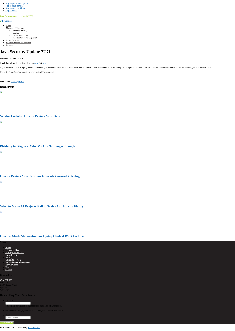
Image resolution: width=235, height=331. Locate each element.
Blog (7, 267)
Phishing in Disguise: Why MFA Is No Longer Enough (37, 146)
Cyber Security (11, 255)
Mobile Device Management (17, 262)
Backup (8, 257)
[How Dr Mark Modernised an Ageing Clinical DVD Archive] (10, 230)
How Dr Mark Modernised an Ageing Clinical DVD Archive (42, 236)
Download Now (7, 323)
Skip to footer (11, 11)
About (8, 247)
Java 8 (45, 63)
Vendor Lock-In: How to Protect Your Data (30, 116)
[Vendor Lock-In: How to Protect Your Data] (10, 110)
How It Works (11, 265)
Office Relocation (13, 260)
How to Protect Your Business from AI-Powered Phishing (40, 176)
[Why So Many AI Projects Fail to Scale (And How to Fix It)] (10, 200)
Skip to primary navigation (16, 3)
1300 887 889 (27, 16)
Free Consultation (8, 16)
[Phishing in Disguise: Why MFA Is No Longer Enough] (10, 140)
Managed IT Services (14, 252)
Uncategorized (17, 81)
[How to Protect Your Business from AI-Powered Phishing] (10, 170)
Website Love (34, 327)
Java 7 (37, 63)
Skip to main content (14, 6)
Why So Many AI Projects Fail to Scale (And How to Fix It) (41, 206)
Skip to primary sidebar (15, 8)
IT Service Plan (12, 250)
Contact (8, 269)
